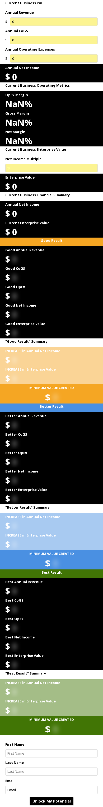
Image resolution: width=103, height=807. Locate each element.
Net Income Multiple (23, 158)
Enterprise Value (20, 177)
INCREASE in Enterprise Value (30, 369)
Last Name (14, 762)
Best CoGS (14, 600)
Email (10, 780)
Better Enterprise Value (26, 489)
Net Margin (15, 131)
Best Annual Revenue (24, 581)
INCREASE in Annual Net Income (32, 350)
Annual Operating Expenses (30, 49)
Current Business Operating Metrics (37, 85)
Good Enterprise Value (25, 323)
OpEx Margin (16, 94)
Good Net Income (20, 305)
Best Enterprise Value (24, 655)
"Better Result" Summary (27, 507)
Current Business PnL (24, 3)
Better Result (52, 406)
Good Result (52, 240)
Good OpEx (15, 286)
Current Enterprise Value (27, 222)
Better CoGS (16, 434)
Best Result (51, 572)
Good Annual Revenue (24, 250)
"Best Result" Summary (25, 673)
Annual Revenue (19, 12)
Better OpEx (16, 452)
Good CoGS (15, 268)
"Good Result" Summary (26, 341)
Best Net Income (20, 637)
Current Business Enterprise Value (35, 149)
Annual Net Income (22, 67)
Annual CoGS (16, 30)
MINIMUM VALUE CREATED (51, 387)
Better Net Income (21, 471)
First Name (14, 744)
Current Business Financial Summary (37, 195)
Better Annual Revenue (25, 416)
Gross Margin (17, 113)
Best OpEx (14, 618)
